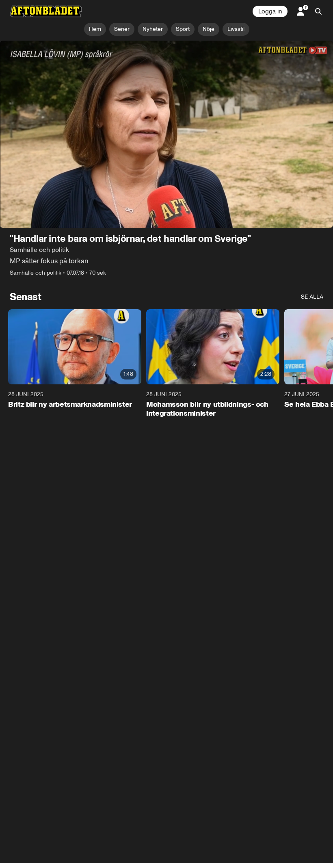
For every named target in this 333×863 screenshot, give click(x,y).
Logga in (270, 11)
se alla (312, 296)
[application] (166, 134)
